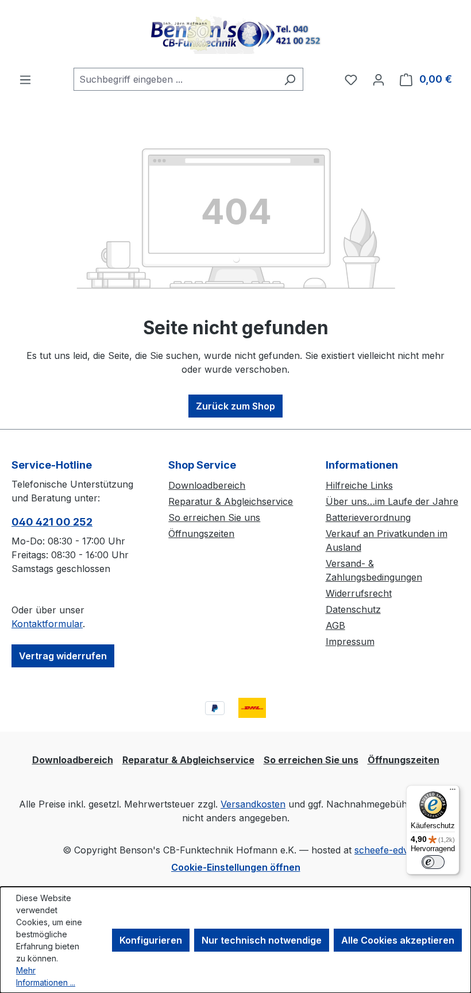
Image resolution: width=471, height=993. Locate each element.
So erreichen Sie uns (214, 517)
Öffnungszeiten (201, 533)
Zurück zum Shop (235, 406)
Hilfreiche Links (359, 485)
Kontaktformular (47, 623)
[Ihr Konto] (378, 79)
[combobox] (175, 79)
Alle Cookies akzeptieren (397, 940)
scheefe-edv (381, 850)
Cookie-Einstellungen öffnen (235, 867)
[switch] (433, 862)
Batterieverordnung (368, 517)
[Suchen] (289, 79)
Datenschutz (353, 609)
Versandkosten (253, 804)
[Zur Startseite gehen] (235, 34)
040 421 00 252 (51, 522)
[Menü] (25, 79)
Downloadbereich (206, 485)
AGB (335, 625)
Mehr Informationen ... (45, 976)
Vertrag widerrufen (63, 656)
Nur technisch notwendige (262, 940)
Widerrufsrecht (359, 593)
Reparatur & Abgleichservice (230, 501)
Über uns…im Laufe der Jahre (392, 501)
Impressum (350, 641)
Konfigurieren (150, 940)
